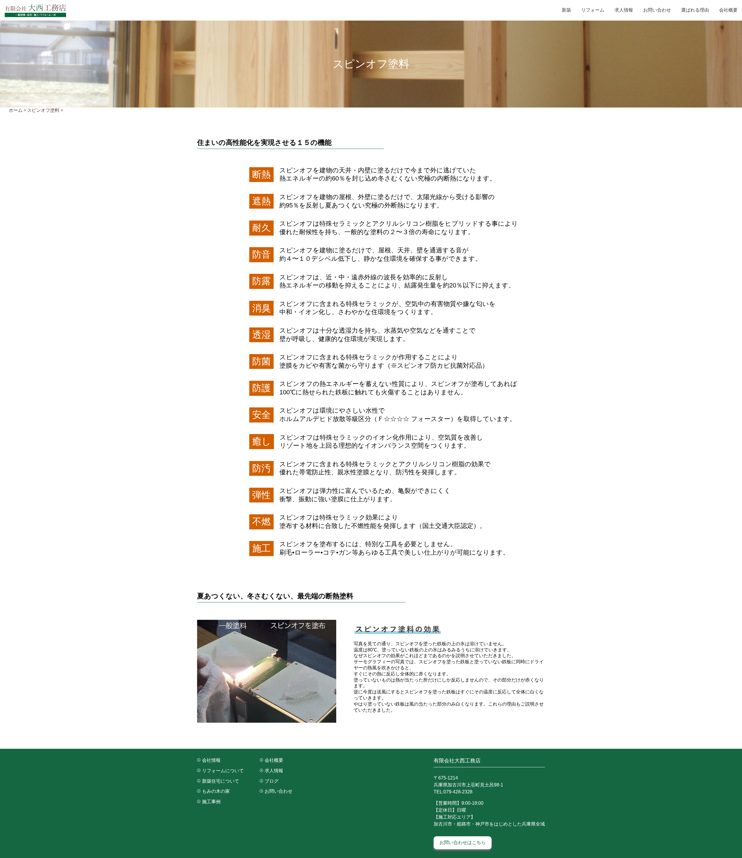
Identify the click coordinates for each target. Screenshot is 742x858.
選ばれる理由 (695, 10)
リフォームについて (223, 770)
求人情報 (623, 10)
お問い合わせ (657, 10)
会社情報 (211, 760)
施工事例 (211, 801)
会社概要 (728, 10)
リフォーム (592, 10)
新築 (566, 10)
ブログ (272, 781)
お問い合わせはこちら (462, 842)
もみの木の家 (216, 791)
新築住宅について (220, 781)
